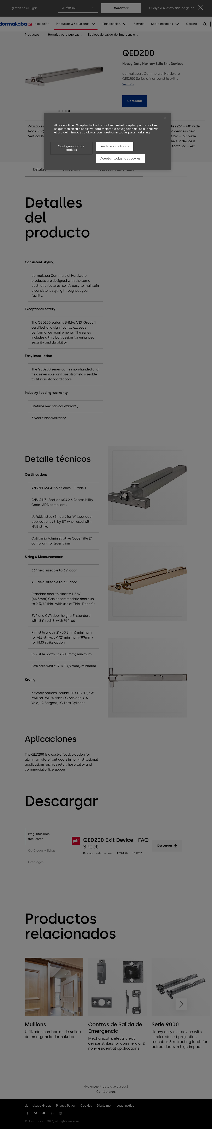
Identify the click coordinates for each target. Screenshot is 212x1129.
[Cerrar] (165, 117)
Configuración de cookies (71, 148)
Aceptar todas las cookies (120, 158)
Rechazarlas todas (114, 146)
